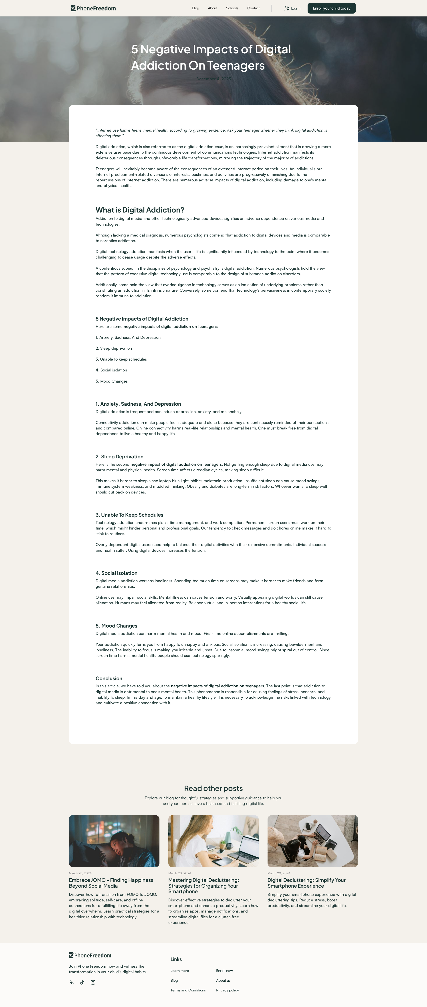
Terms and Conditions (188, 990)
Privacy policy (227, 990)
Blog (195, 8)
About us (223, 980)
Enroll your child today (331, 8)
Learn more (180, 970)
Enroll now (224, 970)
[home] (93, 8)
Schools (232, 8)
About (212, 8)
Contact (253, 8)
